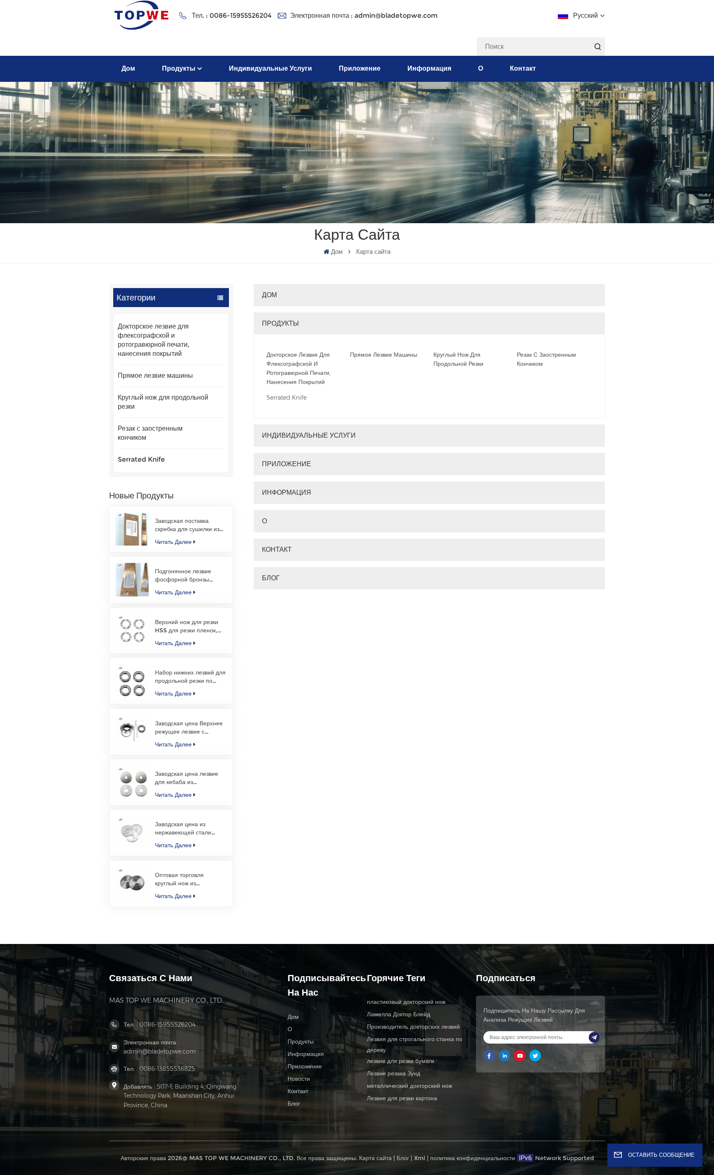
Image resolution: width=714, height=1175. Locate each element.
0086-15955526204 (240, 15)
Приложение (360, 68)
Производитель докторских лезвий (413, 1026)
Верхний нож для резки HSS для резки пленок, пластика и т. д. (186, 626)
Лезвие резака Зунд (393, 1073)
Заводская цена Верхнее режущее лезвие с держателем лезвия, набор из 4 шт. (189, 728)
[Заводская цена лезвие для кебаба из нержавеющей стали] (132, 781)
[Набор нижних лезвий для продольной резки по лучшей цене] (132, 680)
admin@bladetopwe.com (396, 15)
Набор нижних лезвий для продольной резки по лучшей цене (190, 677)
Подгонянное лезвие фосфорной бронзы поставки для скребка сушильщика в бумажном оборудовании (189, 575)
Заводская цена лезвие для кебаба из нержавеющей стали (186, 778)
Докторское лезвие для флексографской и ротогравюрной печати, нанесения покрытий (154, 340)
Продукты (178, 68)
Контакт (523, 68)
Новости (299, 1078)
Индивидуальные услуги (270, 68)
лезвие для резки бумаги (400, 1061)
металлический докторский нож (409, 1085)
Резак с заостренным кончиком (150, 432)
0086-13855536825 (167, 1069)
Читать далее (173, 542)
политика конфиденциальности (472, 1158)
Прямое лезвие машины (155, 375)
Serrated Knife (141, 459)
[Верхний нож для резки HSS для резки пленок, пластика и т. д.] (132, 630)
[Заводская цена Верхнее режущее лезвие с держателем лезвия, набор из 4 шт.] (132, 731)
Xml (419, 1158)
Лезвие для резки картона (402, 1098)
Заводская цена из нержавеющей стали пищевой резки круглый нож (187, 828)
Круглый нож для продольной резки (163, 401)
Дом (128, 68)
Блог (271, 578)
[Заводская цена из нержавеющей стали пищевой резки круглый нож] (132, 832)
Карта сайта (375, 1158)
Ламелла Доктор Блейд (398, 1014)
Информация (429, 68)
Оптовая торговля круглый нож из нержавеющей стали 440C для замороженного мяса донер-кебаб (190, 879)
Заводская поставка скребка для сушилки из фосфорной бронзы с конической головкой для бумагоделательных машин (189, 525)
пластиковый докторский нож (406, 1002)
